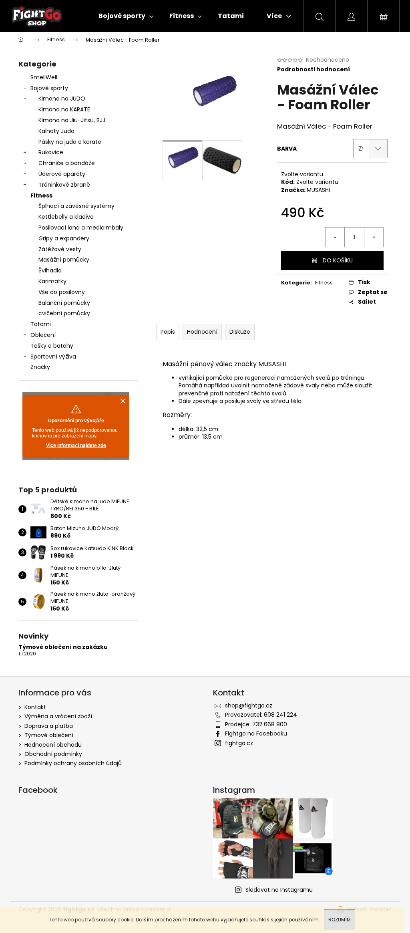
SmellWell (43, 77)
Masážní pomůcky (63, 260)
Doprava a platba (48, 726)
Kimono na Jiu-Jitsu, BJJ (71, 120)
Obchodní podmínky (53, 754)
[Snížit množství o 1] (335, 237)
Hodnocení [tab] (202, 332)
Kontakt (35, 707)
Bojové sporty (49, 88)
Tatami (40, 324)
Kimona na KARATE (64, 109)
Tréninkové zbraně (64, 185)
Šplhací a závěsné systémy (76, 206)
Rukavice (50, 152)
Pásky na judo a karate (69, 142)
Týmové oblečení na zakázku (63, 647)
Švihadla (50, 270)
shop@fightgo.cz (248, 705)
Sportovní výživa (53, 357)
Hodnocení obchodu (53, 745)
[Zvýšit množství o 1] (373, 237)
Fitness (41, 195)
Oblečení (43, 335)
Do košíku (338, 260)
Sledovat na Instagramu (279, 890)
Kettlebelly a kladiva (66, 217)
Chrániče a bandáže (66, 163)
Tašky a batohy (51, 346)
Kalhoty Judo (56, 131)
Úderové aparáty (61, 174)
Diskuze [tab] (239, 332)
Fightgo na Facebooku (256, 733)
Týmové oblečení (48, 735)
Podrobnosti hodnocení (313, 69)
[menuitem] (125, 16)
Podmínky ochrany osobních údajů (73, 763)
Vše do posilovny (61, 292)
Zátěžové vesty (59, 249)
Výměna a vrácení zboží (58, 716)
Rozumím (339, 919)
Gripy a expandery (63, 238)
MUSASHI (318, 190)
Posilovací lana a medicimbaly (80, 228)
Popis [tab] (168, 332)
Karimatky (52, 281)
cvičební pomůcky (64, 313)
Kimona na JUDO (61, 99)
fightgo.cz (239, 743)
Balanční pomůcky (64, 303)
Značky (40, 367)
